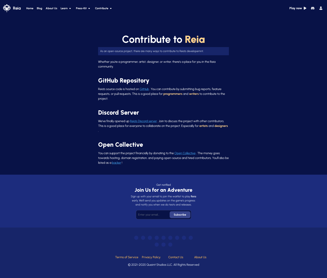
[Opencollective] (170, 245)
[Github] (163, 245)
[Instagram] (177, 238)
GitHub (144, 89)
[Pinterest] (157, 245)
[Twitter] (170, 238)
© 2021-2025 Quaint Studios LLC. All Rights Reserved (163, 265)
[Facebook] (184, 238)
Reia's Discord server (143, 121)
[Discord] (136, 238)
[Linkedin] (191, 238)
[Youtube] (143, 238)
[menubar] (321, 8)
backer (116, 163)
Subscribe (180, 214)
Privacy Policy (151, 257)
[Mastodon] (163, 238)
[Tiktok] (150, 238)
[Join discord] (312, 8)
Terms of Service (126, 257)
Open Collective (185, 153)
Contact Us (175, 257)
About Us (200, 257)
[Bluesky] (157, 238)
